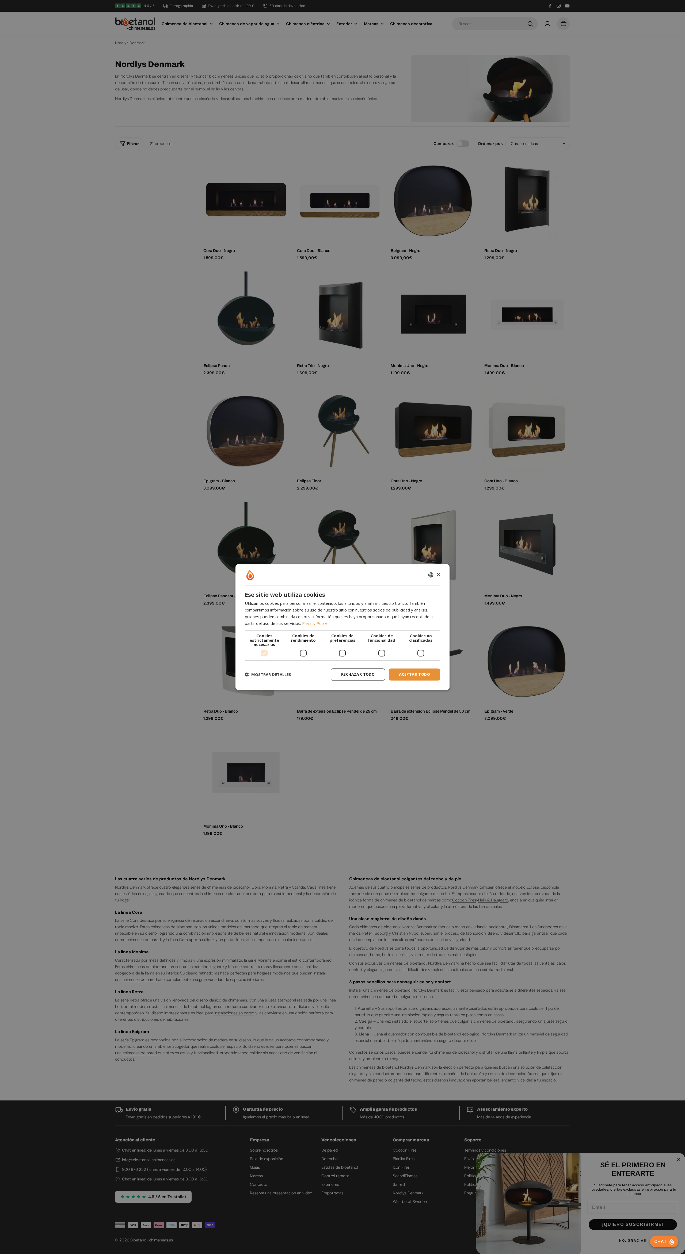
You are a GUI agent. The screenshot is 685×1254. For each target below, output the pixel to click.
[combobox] (430, 575)
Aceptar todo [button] (414, 674)
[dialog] (342, 627)
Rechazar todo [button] (358, 674)
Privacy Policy (314, 623)
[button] (268, 674)
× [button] (438, 575)
